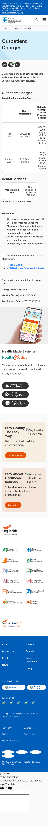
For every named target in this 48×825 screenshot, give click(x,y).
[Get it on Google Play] (15, 394)
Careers (30, 644)
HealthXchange (15, 687)
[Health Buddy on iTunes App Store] (15, 385)
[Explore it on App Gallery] (15, 403)
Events (5, 658)
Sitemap (27, 728)
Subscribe (13, 505)
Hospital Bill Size (15, 264)
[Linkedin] (19, 704)
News (5, 664)
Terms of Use (8, 728)
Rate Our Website (31, 734)
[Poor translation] (9, 788)
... (10, 28)
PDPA (4, 734)
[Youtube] (34, 704)
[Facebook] (4, 704)
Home (4, 28)
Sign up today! (15, 455)
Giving (29, 668)
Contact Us (8, 651)
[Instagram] (12, 704)
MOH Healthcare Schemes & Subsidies (26, 268)
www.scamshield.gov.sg (12, 13)
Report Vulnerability (10, 740)
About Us (7, 644)
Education (31, 651)
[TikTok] (27, 704)
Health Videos (37, 687)
